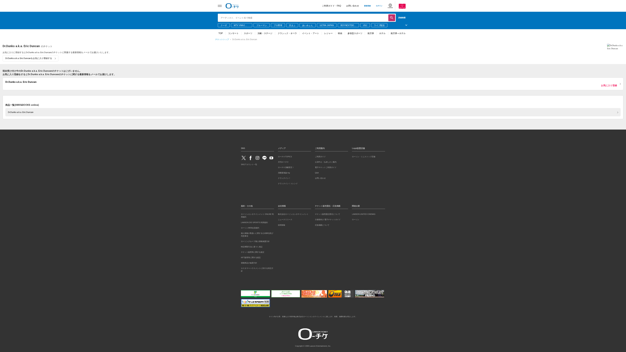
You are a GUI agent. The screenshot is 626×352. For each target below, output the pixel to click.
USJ (365, 25)
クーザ (224, 25)
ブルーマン (261, 25)
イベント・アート (310, 33)
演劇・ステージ (265, 33)
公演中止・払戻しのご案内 (325, 161)
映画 (340, 33)
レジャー (328, 33)
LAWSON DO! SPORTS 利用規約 (254, 222)
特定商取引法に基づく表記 (251, 246)
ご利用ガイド (320, 156)
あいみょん (307, 25)
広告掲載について (322, 224)
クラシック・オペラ (287, 33)
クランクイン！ (284, 177)
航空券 (371, 33)
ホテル (382, 33)
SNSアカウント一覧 (249, 164)
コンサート (233, 33)
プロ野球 (278, 25)
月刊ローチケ (283, 161)
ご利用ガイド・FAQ (331, 6)
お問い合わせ (352, 6)
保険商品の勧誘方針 (249, 262)
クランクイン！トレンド (288, 183)
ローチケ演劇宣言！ (286, 167)
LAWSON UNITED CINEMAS (363, 214)
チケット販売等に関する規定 (252, 251)
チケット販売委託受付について (327, 214)
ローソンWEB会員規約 (250, 227)
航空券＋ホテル (398, 33)
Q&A (317, 172)
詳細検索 (402, 18)
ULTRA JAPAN (327, 25)
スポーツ (248, 33)
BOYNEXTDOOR (348, 25)
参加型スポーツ (355, 33)
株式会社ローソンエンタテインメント (293, 214)
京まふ (292, 25)
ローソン (355, 219)
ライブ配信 (379, 25)
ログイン (379, 6)
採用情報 (281, 224)
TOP (220, 33)
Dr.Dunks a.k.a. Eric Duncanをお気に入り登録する (28, 58)
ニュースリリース (285, 219)
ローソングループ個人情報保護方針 (255, 241)
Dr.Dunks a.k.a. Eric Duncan (20, 111)
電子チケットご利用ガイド (325, 167)
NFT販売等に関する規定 (251, 257)
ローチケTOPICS (285, 156)
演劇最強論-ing (284, 172)
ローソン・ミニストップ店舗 (363, 156)
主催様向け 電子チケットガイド (328, 219)
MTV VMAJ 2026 (239, 25)
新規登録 (367, 6)
